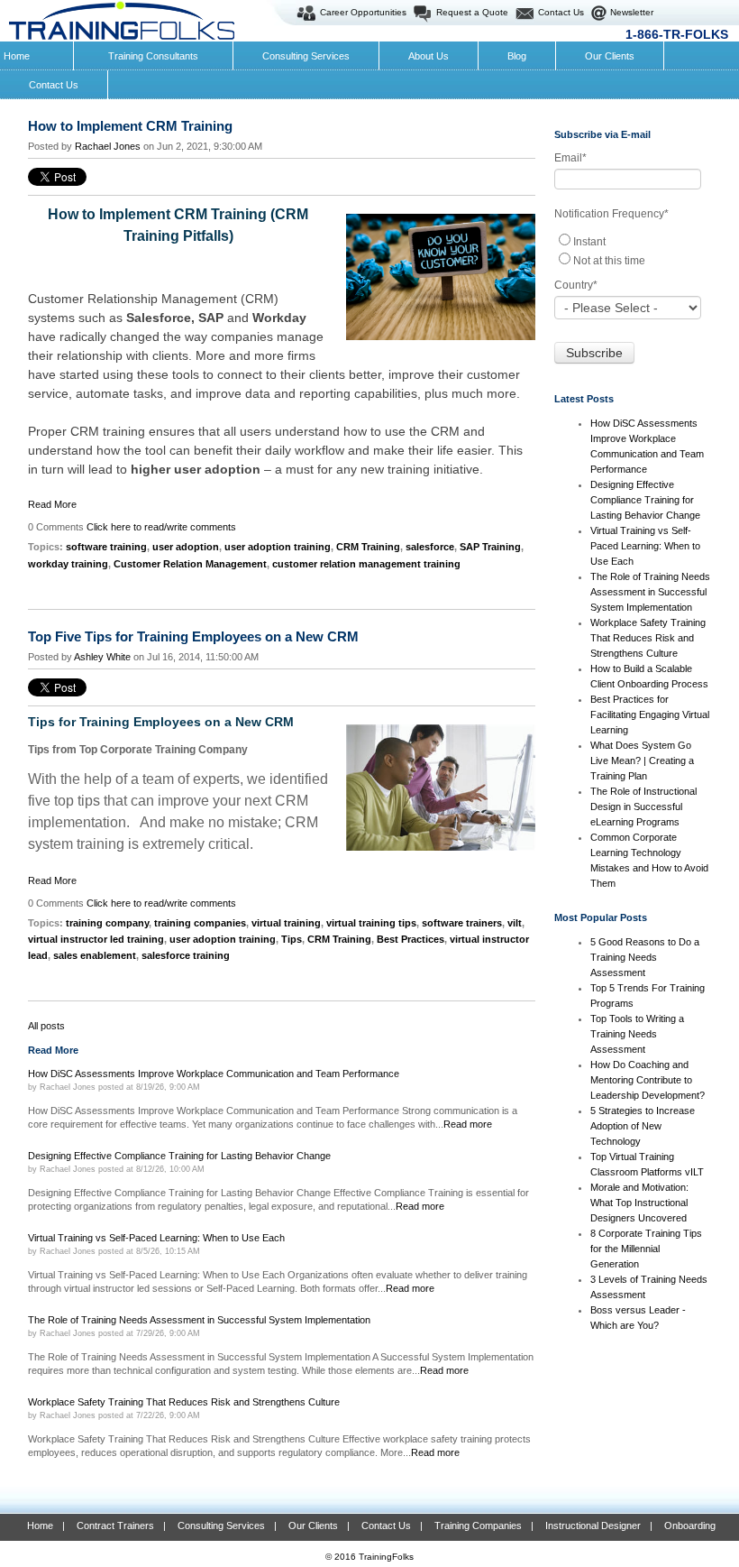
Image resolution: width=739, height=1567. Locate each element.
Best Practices (410, 939)
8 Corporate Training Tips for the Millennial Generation (646, 1248)
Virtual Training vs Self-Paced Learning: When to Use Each (645, 546)
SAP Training (490, 546)
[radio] (632, 240)
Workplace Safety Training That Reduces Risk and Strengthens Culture (648, 638)
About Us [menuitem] (428, 56)
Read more (467, 1124)
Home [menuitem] (17, 56)
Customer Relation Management (190, 563)
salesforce (430, 546)
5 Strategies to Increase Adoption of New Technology (642, 1126)
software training (106, 546)
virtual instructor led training (96, 939)
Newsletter (631, 12)
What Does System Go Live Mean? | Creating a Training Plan (642, 760)
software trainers (462, 922)
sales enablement (94, 955)
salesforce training (185, 955)
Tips (291, 939)
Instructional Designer (593, 1525)
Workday (279, 317)
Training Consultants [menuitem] (153, 56)
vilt (514, 922)
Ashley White (102, 656)
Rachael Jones (108, 146)
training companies (200, 922)
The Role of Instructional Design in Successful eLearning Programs (643, 806)
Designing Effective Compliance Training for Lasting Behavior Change (645, 500)
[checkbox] (632, 250)
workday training (68, 563)
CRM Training (368, 546)
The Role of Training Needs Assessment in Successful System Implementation (650, 592)
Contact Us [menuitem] (53, 84)
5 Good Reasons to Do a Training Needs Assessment (644, 957)
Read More (52, 504)
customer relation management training (366, 563)
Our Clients (313, 1525)
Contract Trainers (115, 1525)
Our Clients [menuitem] (609, 56)
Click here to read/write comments (161, 526)
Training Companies (478, 1525)
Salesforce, (162, 317)
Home (40, 1525)
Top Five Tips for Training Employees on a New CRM (193, 636)
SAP (212, 317)
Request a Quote (472, 12)
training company (107, 922)
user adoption (185, 546)
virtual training (286, 922)
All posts (46, 1025)
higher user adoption (195, 469)
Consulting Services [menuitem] (306, 56)
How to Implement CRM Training (130, 126)
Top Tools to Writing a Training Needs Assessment (637, 1034)
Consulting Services (221, 1525)
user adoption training (277, 546)
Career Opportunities (363, 12)
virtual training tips (371, 922)
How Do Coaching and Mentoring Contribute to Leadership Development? (647, 1080)
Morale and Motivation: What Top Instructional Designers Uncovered (639, 1202)
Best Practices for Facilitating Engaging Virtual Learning (649, 714)
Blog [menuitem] (516, 56)
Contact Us (561, 12)
